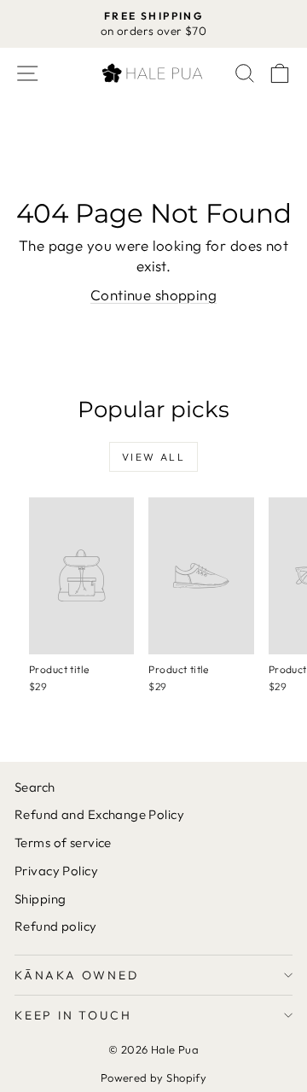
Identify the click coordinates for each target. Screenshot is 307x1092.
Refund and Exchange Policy (99, 814)
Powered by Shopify (154, 1077)
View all (153, 456)
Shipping (40, 899)
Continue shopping (153, 295)
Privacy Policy (56, 871)
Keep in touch (72, 1015)
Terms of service (63, 842)
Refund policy (55, 926)
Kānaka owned (76, 975)
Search (34, 787)
